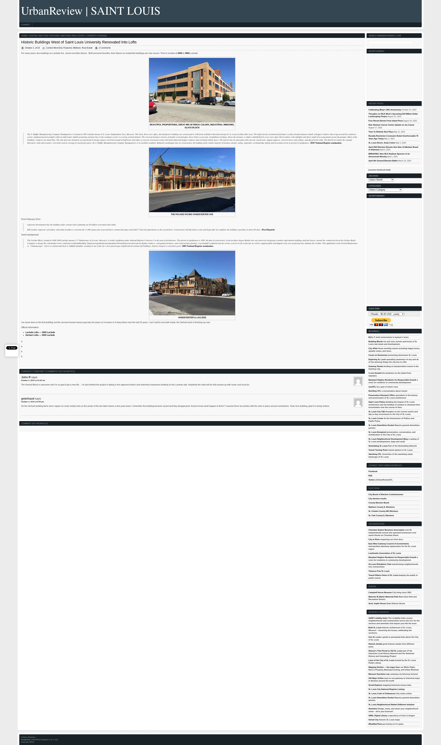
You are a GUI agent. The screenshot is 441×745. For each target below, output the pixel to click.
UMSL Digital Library (377, 716)
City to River (374, 539)
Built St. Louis (374, 628)
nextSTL (372, 387)
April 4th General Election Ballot (383, 161)
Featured (55, 36)
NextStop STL (374, 391)
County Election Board (378, 503)
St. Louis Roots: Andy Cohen (381, 143)
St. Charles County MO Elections (383, 511)
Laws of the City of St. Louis (381, 660)
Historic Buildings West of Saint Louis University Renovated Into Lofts (79, 42)
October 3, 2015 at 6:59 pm (32, 402)
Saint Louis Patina (376, 402)
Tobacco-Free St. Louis (378, 571)
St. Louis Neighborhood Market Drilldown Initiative (391, 704)
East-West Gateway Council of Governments (388, 544)
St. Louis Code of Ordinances (381, 693)
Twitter (371, 480)
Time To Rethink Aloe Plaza (380, 132)
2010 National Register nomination (325, 142)
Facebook (372, 471)
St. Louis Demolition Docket (381, 425)
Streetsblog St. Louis (378, 446)
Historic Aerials (375, 644)
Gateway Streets (375, 366)
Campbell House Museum (380, 592)
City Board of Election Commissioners (385, 494)
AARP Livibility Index (378, 618)
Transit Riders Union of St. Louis (383, 575)
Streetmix (372, 709)
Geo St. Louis (374, 637)
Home (24, 36)
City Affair (373, 348)
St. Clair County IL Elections (381, 515)
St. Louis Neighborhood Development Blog (388, 439)
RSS (370, 476)
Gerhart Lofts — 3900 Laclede (40, 335)
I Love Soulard (375, 373)
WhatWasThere (375, 724)
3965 (187, 53)
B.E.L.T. (371, 337)
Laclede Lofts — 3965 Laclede (40, 332)
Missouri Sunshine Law (379, 674)
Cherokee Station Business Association (386, 530)
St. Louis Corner (375, 418)
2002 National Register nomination (197, 246)
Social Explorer (375, 685)
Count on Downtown (378, 355)
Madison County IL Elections (381, 507)
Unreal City (373, 720)
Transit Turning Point (378, 450)
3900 (180, 53)
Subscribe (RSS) (27, 742)
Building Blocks (375, 341)
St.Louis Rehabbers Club (379, 564)
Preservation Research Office (381, 395)
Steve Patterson (29, 737)
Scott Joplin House (377, 603)
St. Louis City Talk (376, 412)
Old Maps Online (376, 678)
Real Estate (78, 36)
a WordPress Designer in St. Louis (44, 740)
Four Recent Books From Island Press (385, 121)
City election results (377, 499)
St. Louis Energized (377, 432)
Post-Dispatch (268, 229)
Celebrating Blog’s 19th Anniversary (384, 110)
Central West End (38, 36)
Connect (25, 25)
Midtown (66, 36)
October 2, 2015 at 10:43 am (33, 380)
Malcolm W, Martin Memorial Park (383, 597)
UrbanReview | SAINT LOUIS (91, 10)
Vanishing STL (375, 454)
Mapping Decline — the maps (381, 667)
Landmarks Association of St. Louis (384, 553)
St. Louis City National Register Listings (386, 689)
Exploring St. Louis (377, 359)
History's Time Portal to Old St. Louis (385, 651)
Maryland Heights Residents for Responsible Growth (392, 380)
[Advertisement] (394, 74)
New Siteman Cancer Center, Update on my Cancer (391, 125)
